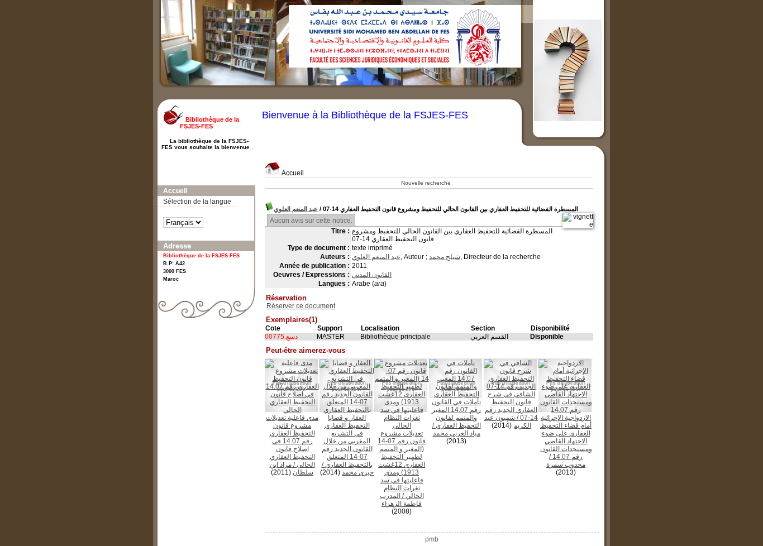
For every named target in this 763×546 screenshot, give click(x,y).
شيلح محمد (444, 257)
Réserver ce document (300, 306)
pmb (431, 539)
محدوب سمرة (565, 464)
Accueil (292, 173)
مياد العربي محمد (456, 433)
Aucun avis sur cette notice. (311, 220)
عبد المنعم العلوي (296, 208)
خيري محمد (358, 472)
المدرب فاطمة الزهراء (401, 499)
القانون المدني (372, 275)
